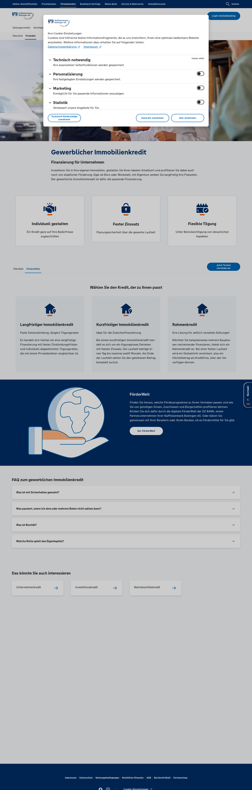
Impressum (91, 46)
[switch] (200, 73)
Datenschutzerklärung (62, 46)
